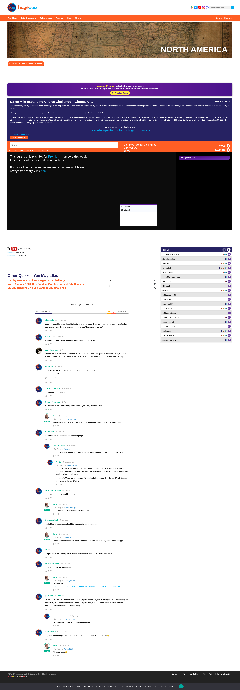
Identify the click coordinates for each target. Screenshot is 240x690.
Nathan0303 (50, 632)
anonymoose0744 (171, 254)
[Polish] (27, 677)
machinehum (170, 339)
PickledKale (169, 335)
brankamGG (12, 256)
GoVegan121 (170, 294)
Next (229, 250)
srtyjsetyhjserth (52, 563)
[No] (237, 686)
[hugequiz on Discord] (207, 7)
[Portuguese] (20, 677)
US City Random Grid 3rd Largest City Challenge (37, 280)
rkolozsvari (169, 321)
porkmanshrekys (53, 490)
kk (46, 550)
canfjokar (168, 308)
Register (228, 18)
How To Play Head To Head (19, 134)
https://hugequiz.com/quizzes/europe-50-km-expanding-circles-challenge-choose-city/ (86, 586)
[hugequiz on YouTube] (200, 7)
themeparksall (51, 520)
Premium (54, 156)
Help (69, 18)
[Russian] (22, 677)
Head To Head (19, 137)
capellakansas (51, 350)
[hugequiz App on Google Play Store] (192, 7)
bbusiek (166, 285)
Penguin (49, 366)
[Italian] (18, 677)
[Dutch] (24, 677)
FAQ (183, 674)
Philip (58, 462)
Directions (221, 102)
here (44, 171)
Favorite (220, 150)
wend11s (167, 281)
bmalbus (168, 299)
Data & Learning (28, 18)
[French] (11, 677)
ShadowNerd (170, 326)
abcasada (49, 320)
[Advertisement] (120, 75)
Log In (219, 18)
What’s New (46, 18)
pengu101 (168, 303)
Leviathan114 (59, 446)
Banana (166, 290)
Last (224, 250)
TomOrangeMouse (171, 276)
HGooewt (49, 432)
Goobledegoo (170, 312)
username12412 (171, 317)
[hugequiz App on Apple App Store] (196, 7)
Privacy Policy (207, 674)
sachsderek (168, 272)
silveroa (167, 330)
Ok (181, 686)
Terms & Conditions (224, 674)
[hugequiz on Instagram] (203, 7)
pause (222, 146)
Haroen (166, 263)
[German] (15, 677)
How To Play (194, 674)
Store (78, 18)
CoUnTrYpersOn (53, 388)
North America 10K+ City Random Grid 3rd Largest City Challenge (47, 284)
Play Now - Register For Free (26, 64)
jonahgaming (169, 258)
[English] (9, 677)
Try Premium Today (120, 93)
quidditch (167, 267)
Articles (59, 18)
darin (55, 416)
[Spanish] (13, 677)
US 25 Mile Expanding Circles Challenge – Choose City (120, 130)
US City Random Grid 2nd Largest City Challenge (37, 287)
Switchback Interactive (47, 674)
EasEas (48, 336)
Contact (175, 674)
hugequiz (11, 252)
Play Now (12, 18)
